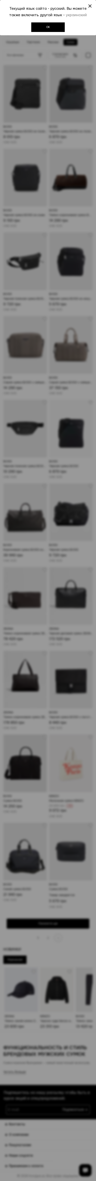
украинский (76, 15)
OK (48, 27)
